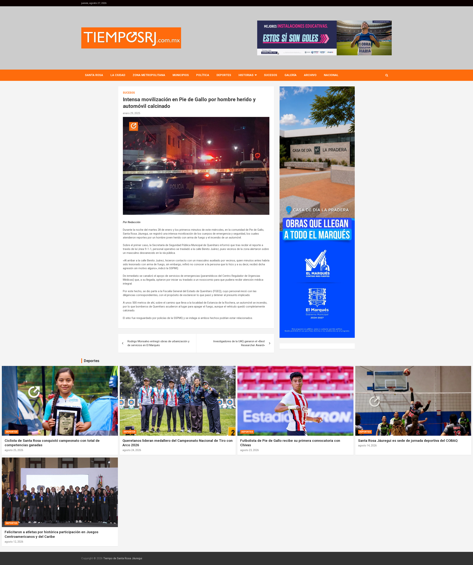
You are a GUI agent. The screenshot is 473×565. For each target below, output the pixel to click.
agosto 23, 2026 (249, 450)
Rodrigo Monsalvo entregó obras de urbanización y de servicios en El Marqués (158, 343)
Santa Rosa (94, 75)
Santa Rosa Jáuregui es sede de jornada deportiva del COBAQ (407, 440)
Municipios (181, 75)
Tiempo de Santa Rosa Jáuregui (122, 558)
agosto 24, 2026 (131, 450)
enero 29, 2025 (131, 113)
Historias (246, 75)
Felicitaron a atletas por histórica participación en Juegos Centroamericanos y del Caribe (51, 534)
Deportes (224, 75)
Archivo (310, 75)
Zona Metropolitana (149, 75)
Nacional (331, 75)
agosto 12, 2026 (14, 541)
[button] (324, 38)
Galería (291, 75)
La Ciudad (117, 75)
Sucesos (270, 75)
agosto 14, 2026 (367, 445)
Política (202, 75)
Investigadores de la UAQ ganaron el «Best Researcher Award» (239, 343)
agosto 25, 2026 (14, 450)
